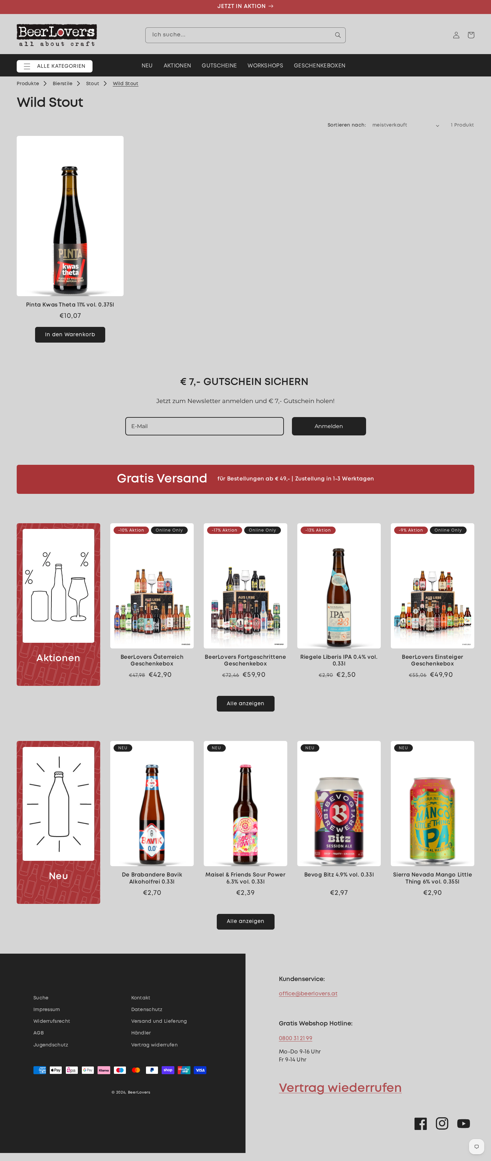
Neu (58, 877)
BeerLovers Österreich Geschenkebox (152, 661)
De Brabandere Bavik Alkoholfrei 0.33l (152, 879)
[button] (55, 66)
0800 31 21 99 (295, 1038)
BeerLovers (139, 1092)
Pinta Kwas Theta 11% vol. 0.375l (70, 305)
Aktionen (58, 658)
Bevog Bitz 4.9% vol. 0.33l (339, 875)
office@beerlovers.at (308, 993)
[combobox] (245, 35)
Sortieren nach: (347, 125)
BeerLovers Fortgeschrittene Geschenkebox (245, 661)
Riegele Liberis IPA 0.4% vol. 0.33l (338, 661)
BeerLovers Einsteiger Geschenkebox (432, 661)
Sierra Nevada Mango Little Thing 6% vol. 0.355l (432, 879)
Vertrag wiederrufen (340, 1088)
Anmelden (329, 426)
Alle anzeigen (246, 704)
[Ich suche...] (338, 35)
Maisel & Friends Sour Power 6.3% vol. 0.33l (245, 879)
